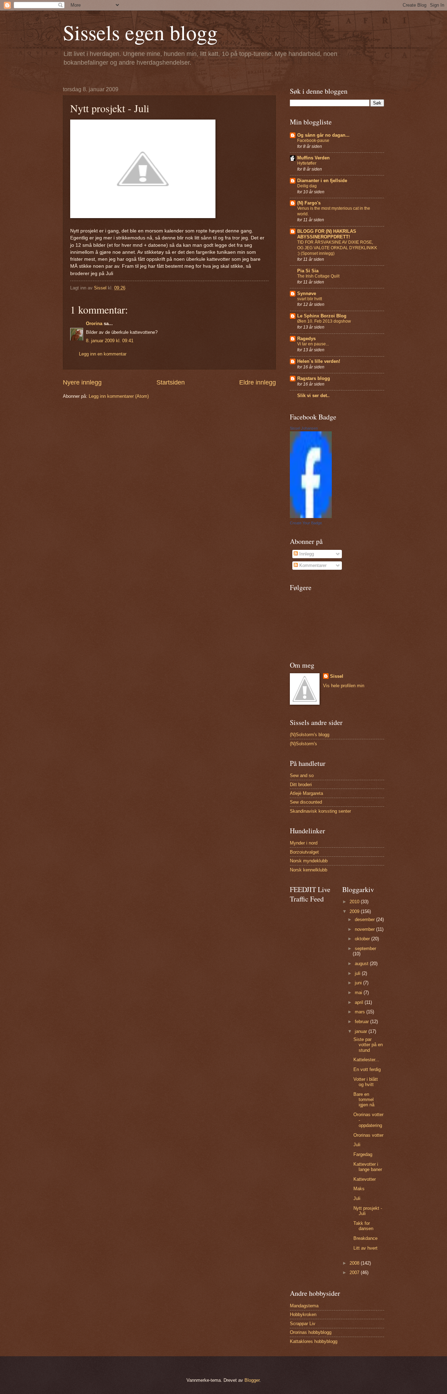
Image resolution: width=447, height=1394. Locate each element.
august (362, 963)
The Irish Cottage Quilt (318, 276)
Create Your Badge (306, 523)
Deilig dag (307, 186)
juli (358, 973)
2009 (355, 911)
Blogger (251, 1380)
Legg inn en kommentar (102, 354)
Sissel (336, 676)
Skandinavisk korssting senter (320, 811)
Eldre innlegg (257, 382)
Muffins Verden (313, 157)
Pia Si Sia (307, 270)
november (365, 929)
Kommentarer (312, 565)
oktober (363, 938)
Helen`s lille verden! (318, 361)
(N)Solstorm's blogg (309, 734)
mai (359, 992)
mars (360, 1011)
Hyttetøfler (306, 163)
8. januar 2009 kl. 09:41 (109, 340)
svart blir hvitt (309, 298)
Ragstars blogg (313, 378)
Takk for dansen (363, 1226)
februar (362, 1021)
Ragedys (306, 338)
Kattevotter (364, 1179)
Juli (356, 1144)
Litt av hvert (365, 1248)
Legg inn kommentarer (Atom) (119, 396)
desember (365, 919)
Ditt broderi (301, 784)
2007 (355, 1272)
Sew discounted (306, 802)
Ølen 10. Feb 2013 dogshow (324, 321)
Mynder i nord (303, 843)
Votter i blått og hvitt (365, 1082)
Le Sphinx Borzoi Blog (321, 315)
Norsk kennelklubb (308, 869)
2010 (355, 901)
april (360, 1002)
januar (361, 1031)
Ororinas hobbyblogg (310, 1332)
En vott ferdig (367, 1069)
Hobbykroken (303, 1314)
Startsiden (170, 382)
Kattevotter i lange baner (367, 1167)
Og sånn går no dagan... (323, 135)
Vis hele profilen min (343, 685)
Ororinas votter (368, 1135)
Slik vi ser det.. (313, 395)
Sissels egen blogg (140, 32)
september (365, 948)
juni (359, 982)
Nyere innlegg (82, 382)
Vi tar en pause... (313, 344)
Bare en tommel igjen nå (363, 1100)
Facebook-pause (313, 140)
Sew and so (302, 775)
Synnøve (306, 293)
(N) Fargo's (309, 203)
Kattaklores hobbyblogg (313, 1341)
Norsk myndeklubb (309, 860)
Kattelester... (366, 1059)
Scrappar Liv (302, 1323)
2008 (355, 1263)
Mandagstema (304, 1305)
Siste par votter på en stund (368, 1045)
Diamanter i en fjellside (322, 180)
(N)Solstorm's (303, 743)
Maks (359, 1188)
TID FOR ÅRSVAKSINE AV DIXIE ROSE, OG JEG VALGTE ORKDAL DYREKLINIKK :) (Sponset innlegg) (337, 248)
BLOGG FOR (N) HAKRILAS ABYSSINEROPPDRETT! (326, 234)
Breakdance (365, 1238)
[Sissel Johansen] (311, 516)
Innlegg (306, 553)
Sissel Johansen (304, 428)
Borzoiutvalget (304, 852)
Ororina (94, 323)
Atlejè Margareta (306, 793)
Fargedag (362, 1154)
